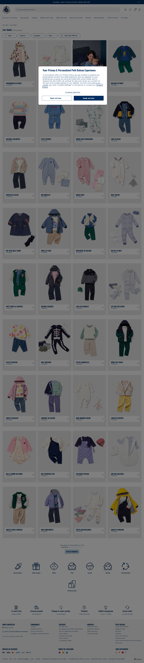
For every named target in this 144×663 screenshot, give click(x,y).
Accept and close (88, 98)
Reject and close (55, 98)
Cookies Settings (72, 92)
